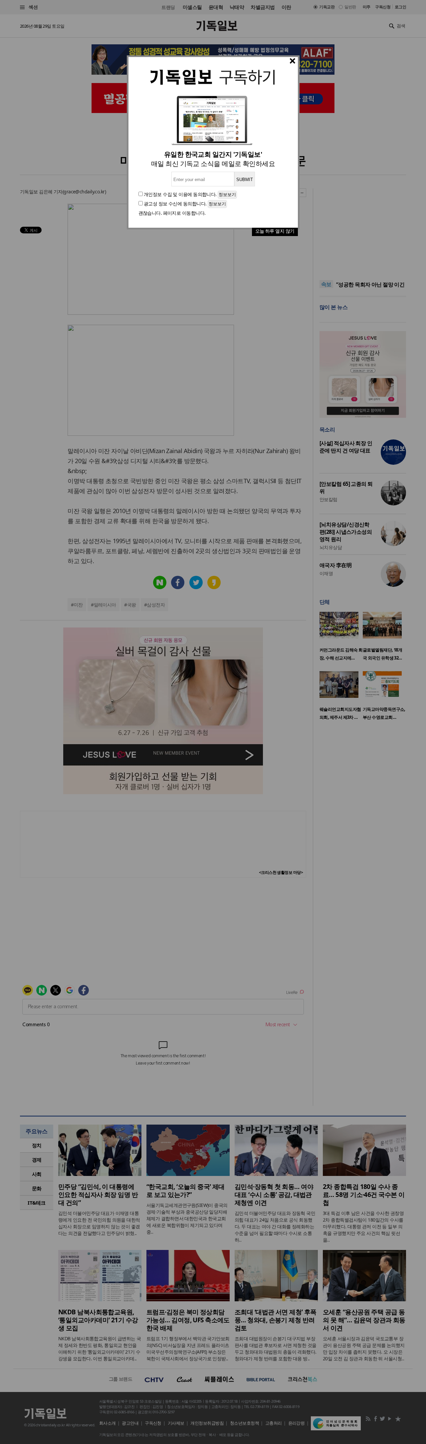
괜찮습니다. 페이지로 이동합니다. (172, 213)
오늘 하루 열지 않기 (275, 231)
